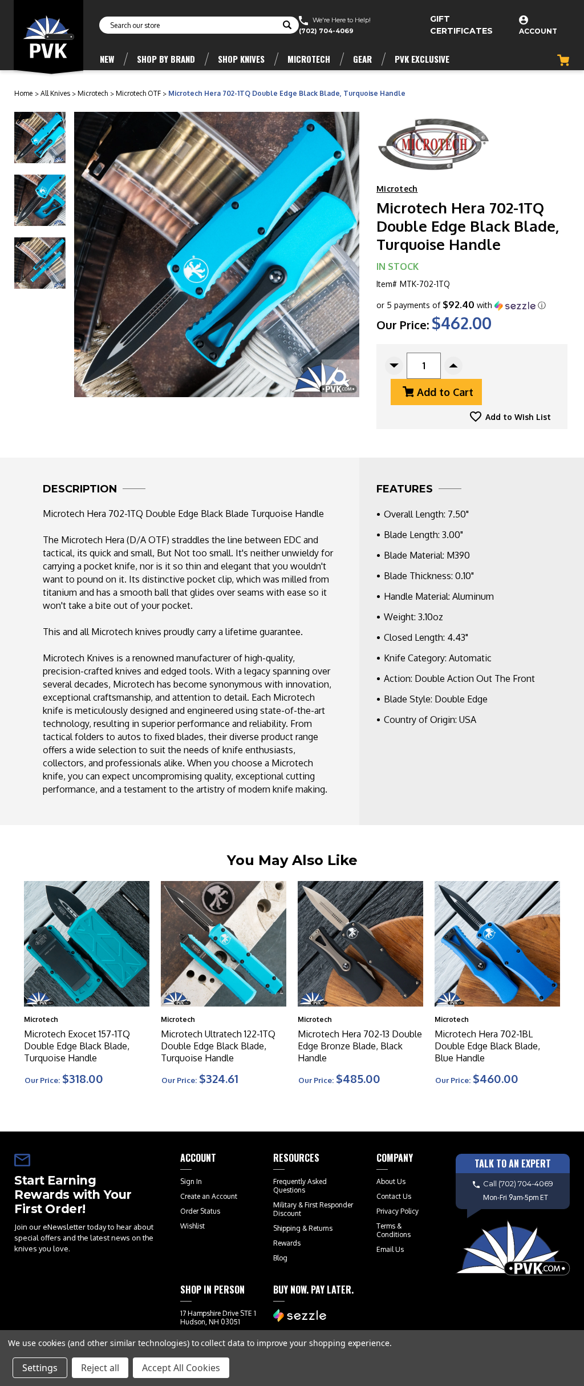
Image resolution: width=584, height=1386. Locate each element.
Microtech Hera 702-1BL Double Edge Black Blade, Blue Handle (487, 1046)
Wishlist (192, 1226)
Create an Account (208, 1196)
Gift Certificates (461, 25)
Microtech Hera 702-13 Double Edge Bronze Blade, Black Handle (360, 1046)
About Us (390, 1181)
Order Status (200, 1211)
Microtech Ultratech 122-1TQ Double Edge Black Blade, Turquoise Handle (218, 1046)
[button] (461, 305)
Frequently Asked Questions (300, 1185)
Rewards (287, 1243)
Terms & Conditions (393, 1230)
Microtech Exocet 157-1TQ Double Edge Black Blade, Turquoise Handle (77, 1046)
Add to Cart (445, 392)
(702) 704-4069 (326, 31)
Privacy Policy (397, 1211)
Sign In (191, 1181)
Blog (280, 1258)
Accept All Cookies (181, 1367)
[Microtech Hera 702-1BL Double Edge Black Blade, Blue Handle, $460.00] (497, 944)
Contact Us (393, 1196)
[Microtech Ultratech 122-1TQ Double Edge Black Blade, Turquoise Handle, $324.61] (223, 944)
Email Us (390, 1249)
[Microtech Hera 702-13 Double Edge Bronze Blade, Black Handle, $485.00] (360, 944)
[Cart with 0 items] (563, 60)
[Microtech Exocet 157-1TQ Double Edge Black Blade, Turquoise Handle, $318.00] (86, 944)
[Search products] (287, 26)
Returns (320, 1228)
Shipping (287, 1228)
